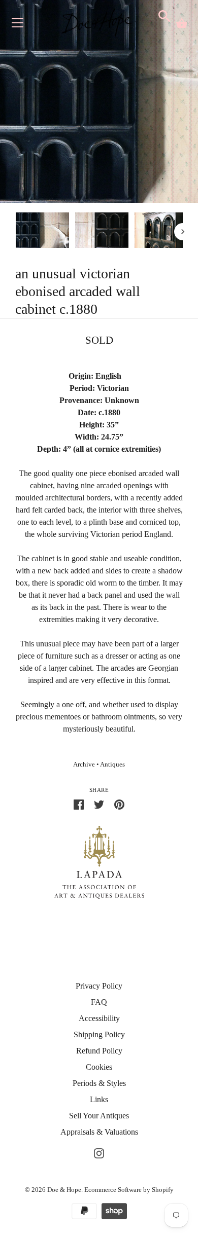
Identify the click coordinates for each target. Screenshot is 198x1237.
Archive (84, 764)
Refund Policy (99, 1050)
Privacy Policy (99, 985)
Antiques (112, 764)
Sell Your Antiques (99, 1115)
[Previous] (15, 232)
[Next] (183, 232)
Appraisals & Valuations (99, 1131)
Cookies (99, 1067)
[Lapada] (99, 861)
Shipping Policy (99, 1034)
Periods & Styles (99, 1083)
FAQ (99, 1002)
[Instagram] (99, 1152)
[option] (42, 232)
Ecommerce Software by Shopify (129, 1189)
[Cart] (182, 23)
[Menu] (17, 25)
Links (99, 1099)
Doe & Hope (64, 1189)
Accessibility (99, 1018)
